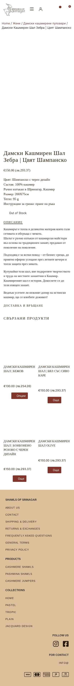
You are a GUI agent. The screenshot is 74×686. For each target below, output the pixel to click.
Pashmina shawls (18, 573)
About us (12, 507)
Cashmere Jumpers (20, 580)
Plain (9, 619)
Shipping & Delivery (21, 521)
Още (56, 400)
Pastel (10, 605)
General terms (17, 542)
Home (6, 23)
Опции (21, 396)
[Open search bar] (51, 9)
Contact (12, 514)
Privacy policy (17, 549)
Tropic (10, 612)
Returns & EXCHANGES (22, 528)
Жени (16, 23)
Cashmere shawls (19, 566)
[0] (68, 9)
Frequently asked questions (28, 535)
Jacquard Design (19, 626)
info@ (64, 662)
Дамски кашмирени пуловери (44, 23)
